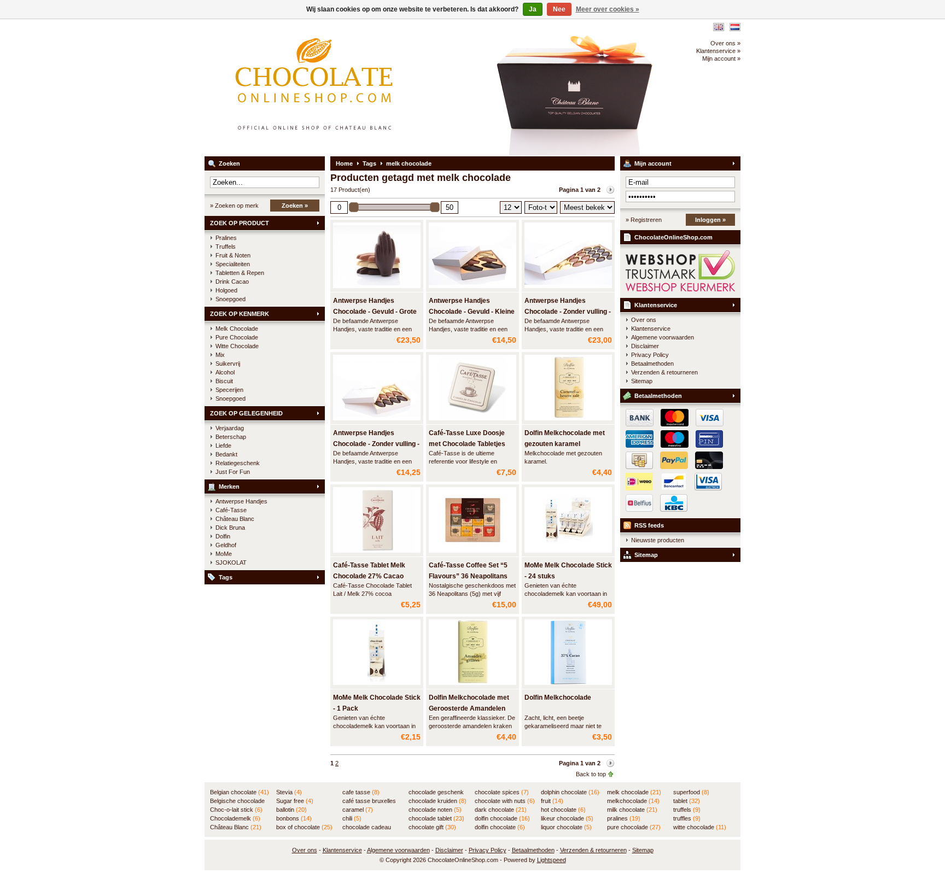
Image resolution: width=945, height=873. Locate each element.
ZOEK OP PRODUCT (239, 223)
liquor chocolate (566, 827)
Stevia (289, 792)
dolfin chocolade (502, 818)
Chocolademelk (235, 818)
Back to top (591, 774)
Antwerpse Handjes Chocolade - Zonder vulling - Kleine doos (376, 444)
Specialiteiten (232, 264)
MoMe (223, 553)
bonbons (294, 818)
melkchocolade (633, 801)
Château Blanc (234, 518)
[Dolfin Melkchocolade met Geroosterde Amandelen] (472, 685)
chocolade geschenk (436, 792)
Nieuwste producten (657, 540)
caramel (357, 809)
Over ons (643, 320)
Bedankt (226, 454)
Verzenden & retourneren (664, 372)
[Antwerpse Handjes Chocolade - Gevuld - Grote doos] (376, 288)
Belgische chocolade (237, 801)
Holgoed (226, 290)
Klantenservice (655, 305)
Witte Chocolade (237, 346)
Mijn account (653, 163)
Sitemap (641, 381)
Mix (220, 354)
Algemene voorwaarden (662, 337)
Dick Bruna (230, 527)
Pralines (226, 238)
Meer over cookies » (607, 9)
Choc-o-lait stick (236, 809)
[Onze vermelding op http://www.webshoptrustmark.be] (680, 289)
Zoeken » (295, 205)
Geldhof (225, 545)
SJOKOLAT (231, 562)
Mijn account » (721, 58)
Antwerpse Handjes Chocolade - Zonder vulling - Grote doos (567, 311)
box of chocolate (304, 827)
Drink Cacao (232, 281)
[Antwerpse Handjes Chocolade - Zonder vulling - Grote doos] (568, 288)
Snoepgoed (230, 299)
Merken (229, 486)
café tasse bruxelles (369, 801)
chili (351, 818)
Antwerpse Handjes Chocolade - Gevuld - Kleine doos (472, 311)
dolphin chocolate (570, 792)
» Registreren (644, 219)
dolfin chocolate (500, 827)
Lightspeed (551, 860)
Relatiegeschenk (237, 463)
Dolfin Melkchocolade (557, 697)
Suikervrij (227, 363)
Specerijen (229, 389)
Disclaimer (645, 346)
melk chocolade (408, 163)
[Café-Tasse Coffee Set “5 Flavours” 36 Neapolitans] (472, 553)
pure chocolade (634, 827)
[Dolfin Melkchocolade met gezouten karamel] (568, 421)
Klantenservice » (718, 51)
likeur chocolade (567, 818)
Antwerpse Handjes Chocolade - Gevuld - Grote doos (375, 311)
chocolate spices (502, 792)
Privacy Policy (650, 354)
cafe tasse (361, 792)
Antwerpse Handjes (241, 501)
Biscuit (224, 381)
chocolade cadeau (366, 827)
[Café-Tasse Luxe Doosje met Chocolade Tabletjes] (472, 421)
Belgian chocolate (239, 792)
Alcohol (225, 372)
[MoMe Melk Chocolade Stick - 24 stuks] (568, 553)
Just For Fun (232, 471)
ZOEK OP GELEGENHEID (246, 413)
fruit (552, 801)
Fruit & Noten (232, 255)
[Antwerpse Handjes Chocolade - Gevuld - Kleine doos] (472, 288)
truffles (687, 818)
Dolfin (222, 536)
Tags (225, 577)
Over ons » (725, 43)
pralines (623, 818)
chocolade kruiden (437, 801)
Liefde (223, 445)
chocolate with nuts (505, 801)
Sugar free (294, 801)
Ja (532, 9)
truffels (687, 809)
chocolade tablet (436, 818)
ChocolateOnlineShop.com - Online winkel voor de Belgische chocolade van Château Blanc (349, 87)
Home (344, 163)
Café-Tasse (231, 510)
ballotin (291, 809)
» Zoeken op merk (234, 205)
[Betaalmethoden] (672, 467)
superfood (691, 792)
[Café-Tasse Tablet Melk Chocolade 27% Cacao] (376, 553)
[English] (718, 27)
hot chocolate (563, 809)
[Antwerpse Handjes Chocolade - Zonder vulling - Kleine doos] (376, 421)
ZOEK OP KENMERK (239, 313)
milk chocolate (632, 809)
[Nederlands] (735, 27)
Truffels (225, 246)
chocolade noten (435, 809)
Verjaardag (229, 428)
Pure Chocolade (236, 337)
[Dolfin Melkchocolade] (568, 685)
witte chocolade (699, 827)
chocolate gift (432, 827)
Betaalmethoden (652, 363)
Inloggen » (710, 219)
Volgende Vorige (610, 189)
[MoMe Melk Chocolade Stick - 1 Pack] (376, 685)
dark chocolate (501, 809)
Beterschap (230, 436)
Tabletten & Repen (239, 272)
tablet (686, 801)
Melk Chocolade (236, 328)
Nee (559, 9)
